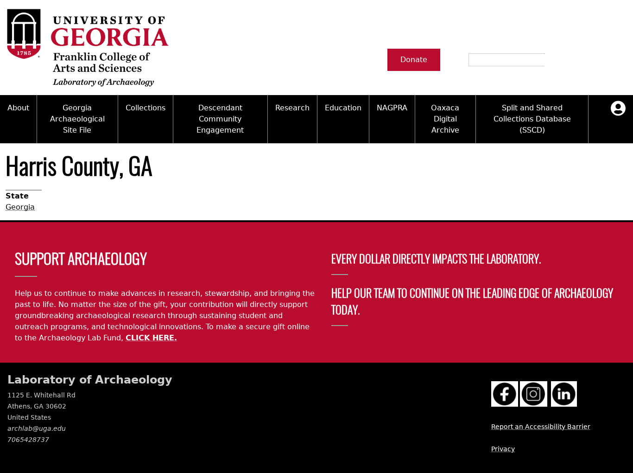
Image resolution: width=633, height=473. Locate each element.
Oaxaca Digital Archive (445, 118)
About (18, 107)
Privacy (503, 449)
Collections (145, 107)
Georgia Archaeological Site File (77, 118)
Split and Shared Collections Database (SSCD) (532, 118)
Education (343, 107)
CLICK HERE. (151, 337)
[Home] (87, 47)
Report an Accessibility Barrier (540, 426)
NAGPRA (392, 107)
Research (292, 107)
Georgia (20, 207)
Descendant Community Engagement (220, 118)
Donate (413, 59)
